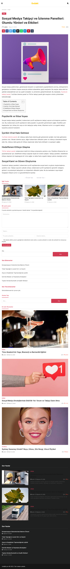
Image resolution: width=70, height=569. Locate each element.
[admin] (3, 27)
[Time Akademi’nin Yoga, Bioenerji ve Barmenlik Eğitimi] (35, 329)
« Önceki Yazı (29, 177)
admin (6, 27)
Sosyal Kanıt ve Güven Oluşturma (14, 110)
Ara (3, 251)
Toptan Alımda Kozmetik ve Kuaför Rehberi (15, 281)
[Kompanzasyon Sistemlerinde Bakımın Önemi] (12, 191)
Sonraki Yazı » (41, 177)
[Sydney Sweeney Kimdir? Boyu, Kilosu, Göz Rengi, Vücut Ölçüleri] (35, 426)
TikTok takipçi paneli (8, 151)
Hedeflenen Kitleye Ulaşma (12, 108)
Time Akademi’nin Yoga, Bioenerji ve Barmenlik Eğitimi (24, 352)
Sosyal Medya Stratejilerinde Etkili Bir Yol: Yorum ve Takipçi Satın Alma (31, 401)
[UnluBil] (35, 3)
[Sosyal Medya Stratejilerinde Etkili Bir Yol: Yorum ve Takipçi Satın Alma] (35, 377)
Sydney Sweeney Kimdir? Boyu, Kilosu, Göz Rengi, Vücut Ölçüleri (29, 449)
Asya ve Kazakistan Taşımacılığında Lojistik (15, 273)
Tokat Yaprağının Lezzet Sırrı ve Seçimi (13, 269)
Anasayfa (4, 9)
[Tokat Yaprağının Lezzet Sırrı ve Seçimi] (35, 191)
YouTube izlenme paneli (9, 137)
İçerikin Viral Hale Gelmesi (12, 106)
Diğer (9, 9)
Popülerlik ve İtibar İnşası (11, 104)
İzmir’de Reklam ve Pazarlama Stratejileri (14, 277)
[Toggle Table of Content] (22, 101)
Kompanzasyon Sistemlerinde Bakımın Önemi (15, 265)
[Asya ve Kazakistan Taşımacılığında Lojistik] (57, 191)
